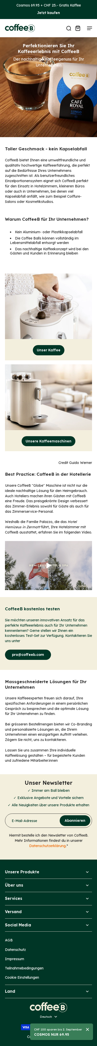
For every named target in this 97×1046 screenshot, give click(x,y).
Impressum (14, 959)
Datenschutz (15, 949)
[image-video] (48, 566)
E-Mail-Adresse (24, 821)
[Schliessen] (87, 1029)
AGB (9, 940)
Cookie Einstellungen (22, 977)
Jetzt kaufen (48, 13)
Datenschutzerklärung (47, 846)
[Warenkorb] (77, 28)
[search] (68, 28)
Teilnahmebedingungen (24, 968)
